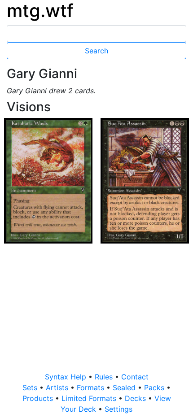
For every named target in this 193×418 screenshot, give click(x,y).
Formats (91, 387)
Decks (136, 398)
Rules (105, 376)
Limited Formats (89, 398)
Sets (30, 387)
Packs (155, 387)
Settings (118, 409)
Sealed (125, 387)
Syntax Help (66, 376)
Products (38, 398)
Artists (58, 387)
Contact (135, 376)
